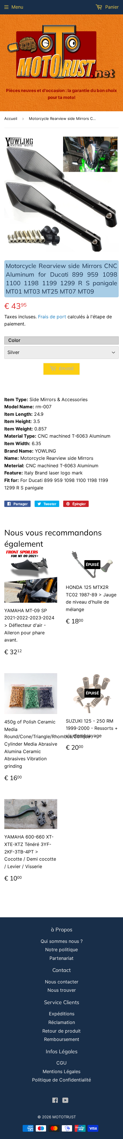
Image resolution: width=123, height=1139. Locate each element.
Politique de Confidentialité (61, 1080)
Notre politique (61, 949)
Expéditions (61, 1014)
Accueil (10, 118)
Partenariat (61, 958)
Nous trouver (61, 990)
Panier (111, 7)
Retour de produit (61, 1031)
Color (14, 340)
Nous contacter (61, 982)
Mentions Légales (61, 1071)
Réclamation (61, 1022)
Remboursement (61, 1039)
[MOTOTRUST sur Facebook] (55, 1101)
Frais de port (52, 316)
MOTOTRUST (64, 1117)
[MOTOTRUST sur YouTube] (65, 1101)
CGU (61, 1063)
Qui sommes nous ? (62, 941)
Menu (17, 7)
